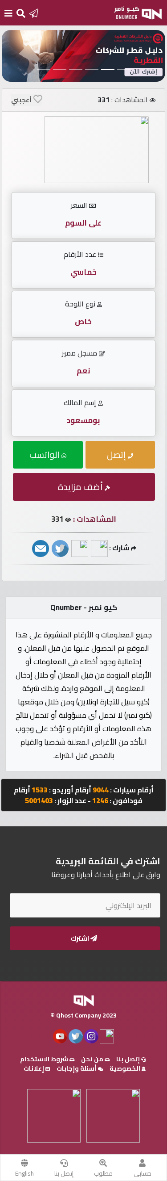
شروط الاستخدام (44, 1059)
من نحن (93, 1059)
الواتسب (45, 454)
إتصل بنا (63, 1173)
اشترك (80, 938)
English (24, 1173)
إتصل (117, 454)
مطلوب (103, 1173)
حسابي (142, 1173)
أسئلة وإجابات (77, 1068)
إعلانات (34, 1068)
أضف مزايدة (81, 486)
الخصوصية (126, 1068)
